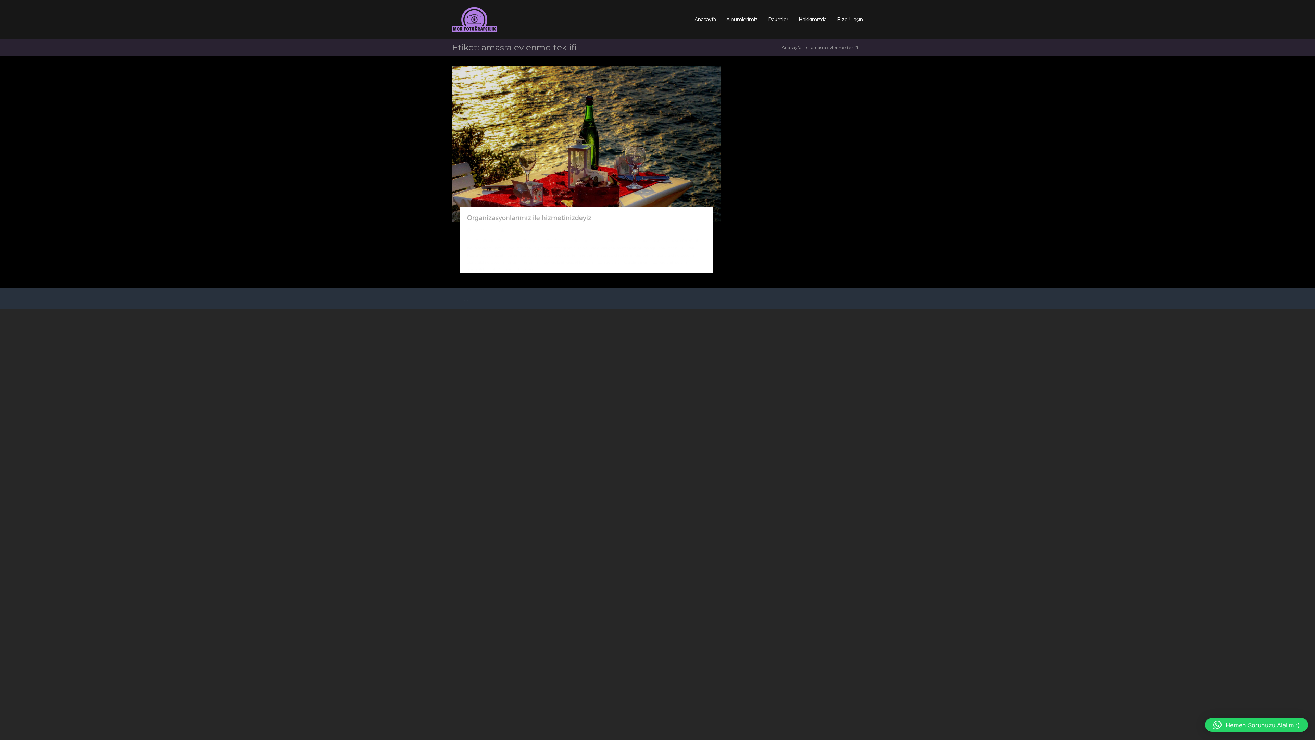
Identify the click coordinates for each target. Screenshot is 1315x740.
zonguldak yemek (521, 269)
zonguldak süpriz (670, 262)
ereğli (674, 247)
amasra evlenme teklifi (640, 240)
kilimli (688, 247)
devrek (524, 247)
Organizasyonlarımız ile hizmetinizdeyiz (529, 218)
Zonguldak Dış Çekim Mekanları (556, 240)
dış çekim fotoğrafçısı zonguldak (566, 247)
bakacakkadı (479, 247)
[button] (1256, 725)
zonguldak (531, 255)
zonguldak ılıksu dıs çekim (624, 262)
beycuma (504, 247)
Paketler (778, 19)
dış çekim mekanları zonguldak (633, 247)
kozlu (472, 255)
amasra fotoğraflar (684, 240)
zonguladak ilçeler (499, 255)
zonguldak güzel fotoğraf (569, 262)
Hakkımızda (813, 19)
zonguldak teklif (483, 269)
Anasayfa (705, 19)
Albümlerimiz (742, 19)
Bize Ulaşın (850, 19)
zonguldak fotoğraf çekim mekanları (504, 262)
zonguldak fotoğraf (676, 255)
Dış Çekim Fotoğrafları (498, 240)
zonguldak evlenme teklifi (571, 255)
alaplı (608, 240)
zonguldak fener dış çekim (627, 255)
